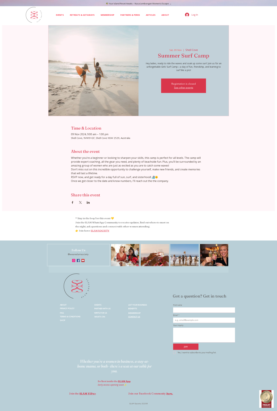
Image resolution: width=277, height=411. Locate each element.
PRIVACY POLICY (67, 308)
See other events (183, 87)
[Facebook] (78, 260)
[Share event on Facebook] (72, 202)
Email (176, 315)
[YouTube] (82, 260)
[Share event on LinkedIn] (88, 202)
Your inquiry (178, 325)
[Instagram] (73, 260)
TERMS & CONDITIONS (70, 316)
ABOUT (63, 305)
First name (177, 305)
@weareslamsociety (78, 254)
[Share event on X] (80, 202)
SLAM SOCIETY (100, 230)
